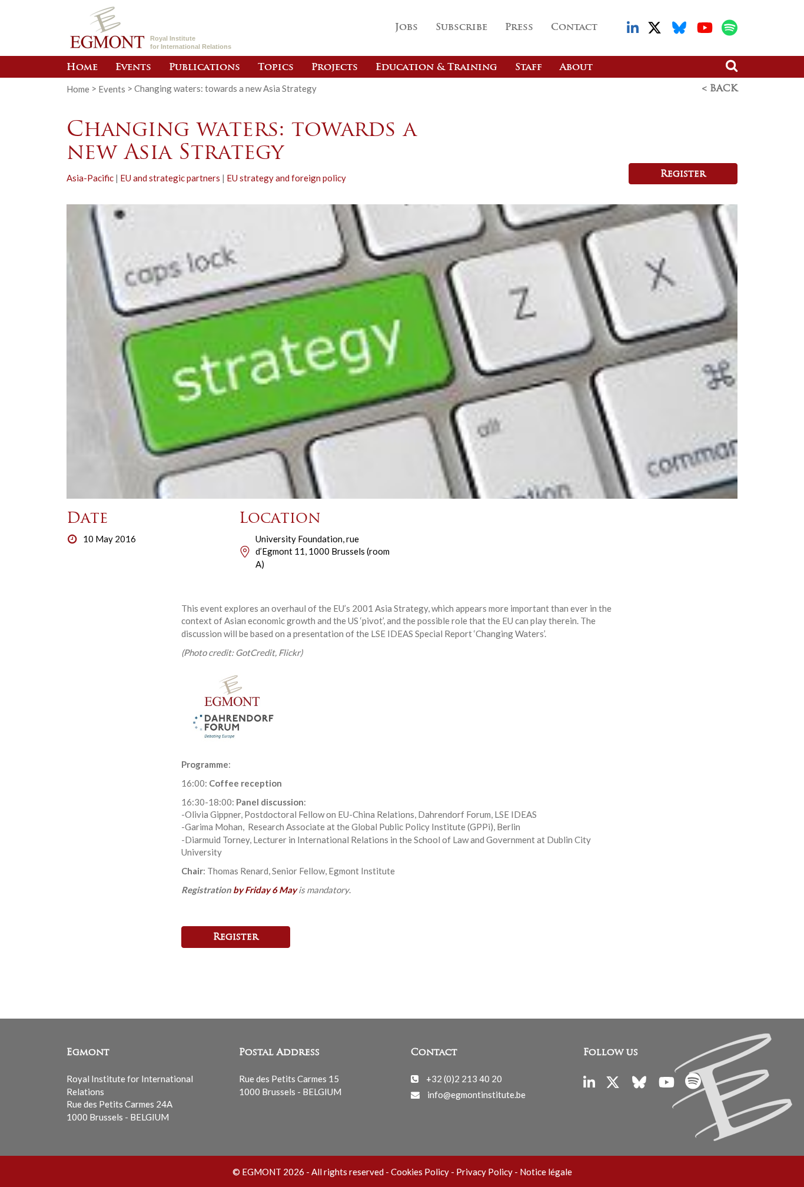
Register (683, 174)
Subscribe (461, 27)
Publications (204, 67)
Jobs (406, 27)
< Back (719, 89)
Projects (334, 67)
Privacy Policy (484, 1171)
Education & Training (436, 67)
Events (133, 67)
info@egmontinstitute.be (476, 1094)
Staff (528, 67)
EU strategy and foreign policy (286, 178)
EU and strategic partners (170, 178)
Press (519, 27)
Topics (276, 67)
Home (82, 67)
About (576, 67)
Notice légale (546, 1171)
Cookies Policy (420, 1171)
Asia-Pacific (90, 178)
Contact (574, 27)
